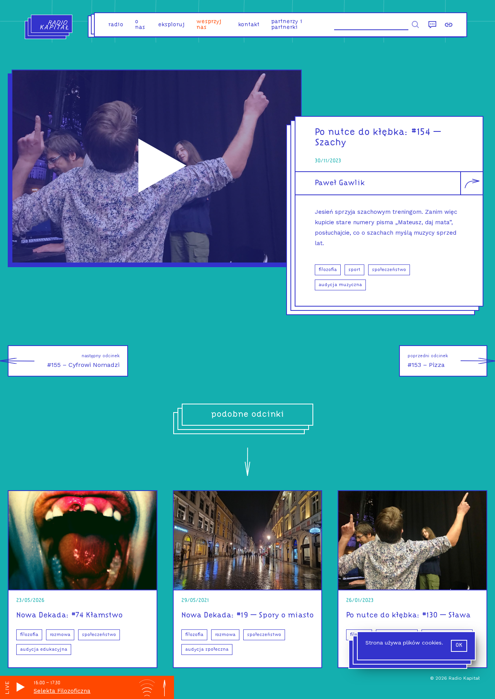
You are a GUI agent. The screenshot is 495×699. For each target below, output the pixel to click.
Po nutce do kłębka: (361, 132)
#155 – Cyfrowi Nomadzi (83, 360)
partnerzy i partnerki (286, 24)
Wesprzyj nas (209, 24)
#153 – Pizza (428, 360)
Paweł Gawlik (340, 183)
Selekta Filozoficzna (62, 690)
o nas (140, 24)
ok (459, 645)
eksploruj (171, 24)
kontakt (248, 24)
